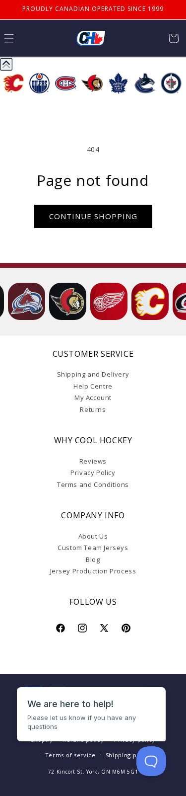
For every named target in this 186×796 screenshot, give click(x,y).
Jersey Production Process (93, 570)
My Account (93, 397)
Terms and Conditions (93, 484)
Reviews (93, 461)
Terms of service (70, 755)
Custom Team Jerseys (93, 547)
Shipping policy (128, 755)
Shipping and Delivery (93, 374)
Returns (93, 409)
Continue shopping (93, 216)
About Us (93, 536)
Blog (93, 559)
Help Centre (93, 386)
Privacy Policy (92, 472)
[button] (174, 38)
